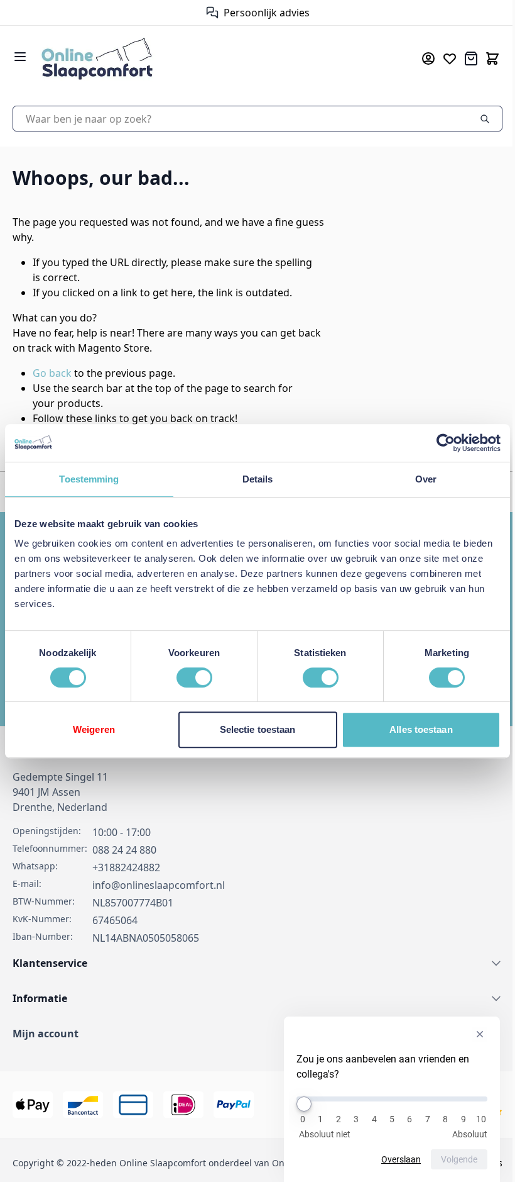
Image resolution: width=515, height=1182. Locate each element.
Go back (52, 373)
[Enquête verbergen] (470, 1034)
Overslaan (391, 1159)
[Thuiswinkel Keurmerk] (201, 13)
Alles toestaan (413, 729)
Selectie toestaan (253, 729)
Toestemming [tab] (87, 479)
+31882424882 (126, 867)
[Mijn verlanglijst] (440, 58)
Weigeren (93, 729)
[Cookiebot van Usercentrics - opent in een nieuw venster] (436, 442)
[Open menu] (20, 56)
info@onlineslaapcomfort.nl (158, 885)
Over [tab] (417, 479)
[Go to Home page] (207, 58)
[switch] (191, 677)
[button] (253, 1033)
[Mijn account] (419, 58)
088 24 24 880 (124, 850)
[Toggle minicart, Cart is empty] (483, 58)
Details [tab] (252, 479)
